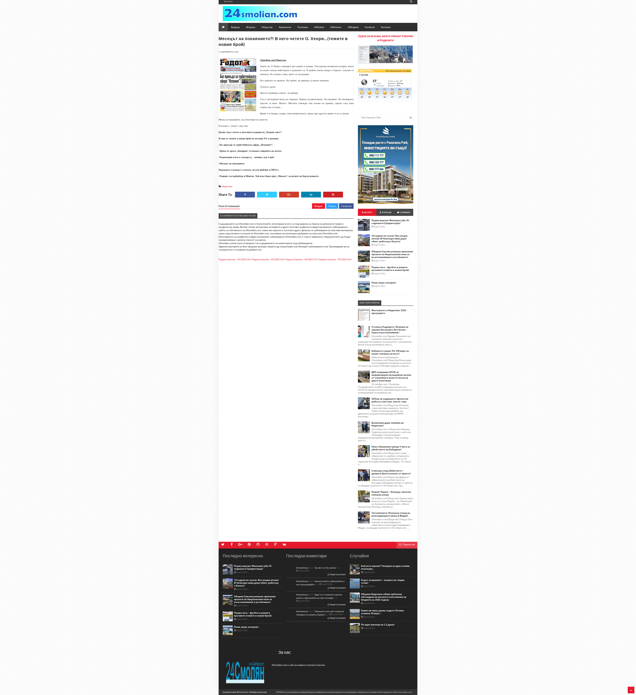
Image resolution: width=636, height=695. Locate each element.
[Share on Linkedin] (311, 194)
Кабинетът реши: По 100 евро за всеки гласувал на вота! (390, 352)
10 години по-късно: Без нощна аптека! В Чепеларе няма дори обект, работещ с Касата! (389, 238)
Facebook (346, 206)
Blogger (319, 206)
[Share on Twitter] (267, 194)
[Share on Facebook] (245, 194)
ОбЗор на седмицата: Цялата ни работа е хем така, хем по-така (389, 400)
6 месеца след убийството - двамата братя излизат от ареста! (391, 472)
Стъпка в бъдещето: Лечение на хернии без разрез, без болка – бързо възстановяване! (389, 329)
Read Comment (338, 574)
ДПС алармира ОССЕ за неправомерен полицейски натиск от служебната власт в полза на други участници (391, 376)
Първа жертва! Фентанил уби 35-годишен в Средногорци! (390, 221)
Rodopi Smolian (229, 692)
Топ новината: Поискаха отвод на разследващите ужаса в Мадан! (390, 514)
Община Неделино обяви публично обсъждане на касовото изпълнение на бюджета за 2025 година (383, 597)
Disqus (332, 206)
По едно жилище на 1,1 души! (378, 624)
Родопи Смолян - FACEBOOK (234, 259)
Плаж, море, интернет (383, 282)
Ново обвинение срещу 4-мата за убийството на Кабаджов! (390, 448)
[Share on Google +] (289, 194)
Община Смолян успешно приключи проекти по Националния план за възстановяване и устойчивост (392, 254)
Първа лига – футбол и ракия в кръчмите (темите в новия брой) (390, 268)
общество (227, 186)
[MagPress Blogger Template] (260, 13)
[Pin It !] (333, 194)
